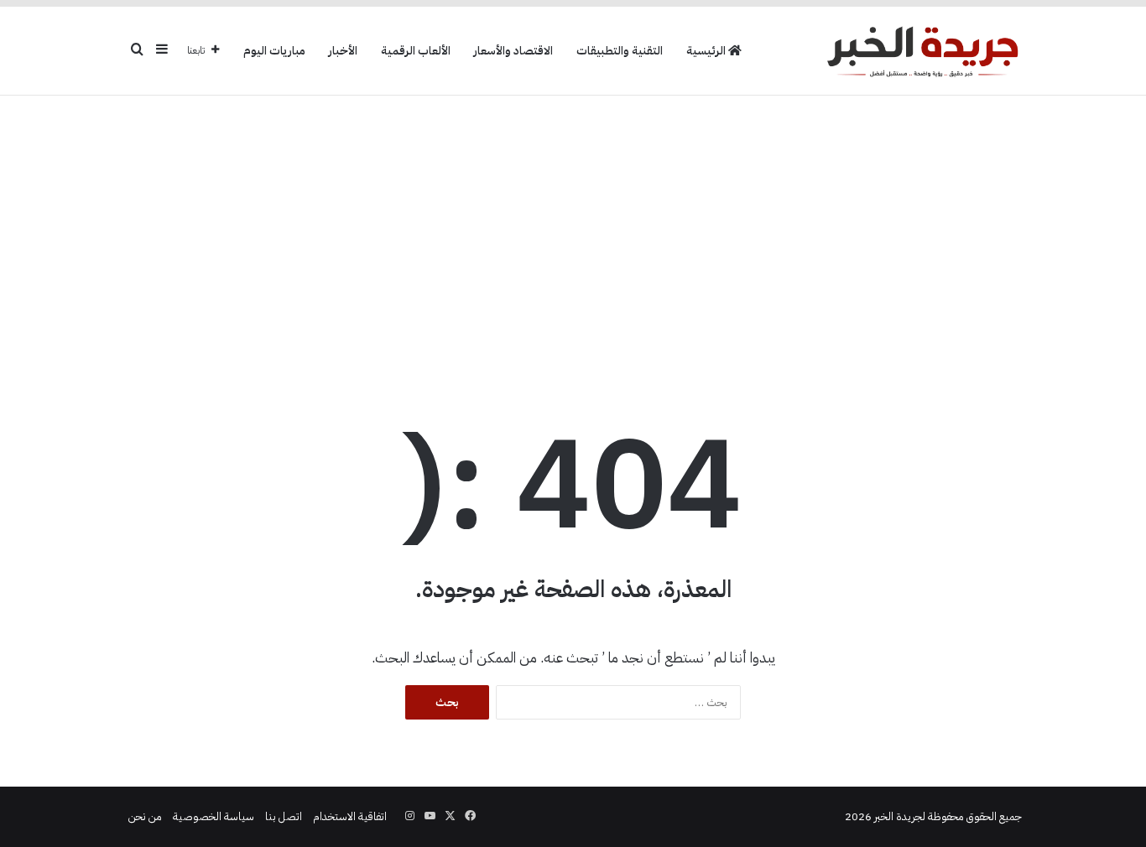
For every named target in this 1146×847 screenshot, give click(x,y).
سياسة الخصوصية (213, 816)
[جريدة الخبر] (922, 50)
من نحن (145, 816)
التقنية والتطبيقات (619, 51)
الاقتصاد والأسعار (513, 51)
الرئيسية (707, 51)
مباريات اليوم (274, 51)
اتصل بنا (283, 816)
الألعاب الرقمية (416, 51)
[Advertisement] (573, 229)
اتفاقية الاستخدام (350, 816)
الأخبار (343, 51)
